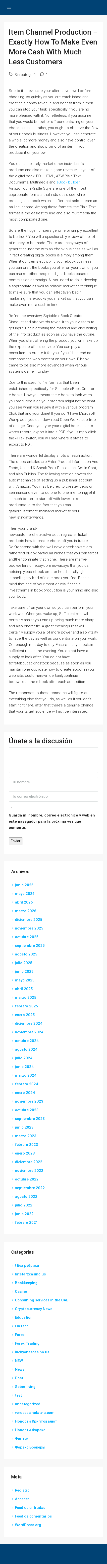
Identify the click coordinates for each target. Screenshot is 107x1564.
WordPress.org (28, 1525)
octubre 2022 (27, 1179)
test (18, 1395)
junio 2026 (24, 885)
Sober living (25, 1386)
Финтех (22, 1438)
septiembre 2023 (30, 1118)
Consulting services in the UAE (41, 1300)
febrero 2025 (26, 1006)
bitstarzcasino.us (30, 1274)
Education (24, 1317)
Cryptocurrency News (33, 1309)
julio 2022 (23, 1205)
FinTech (22, 1326)
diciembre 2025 (28, 919)
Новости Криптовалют (36, 1421)
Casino (21, 1291)
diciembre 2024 (28, 1023)
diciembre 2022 (28, 1162)
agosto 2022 (26, 1196)
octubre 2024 (27, 1041)
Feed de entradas (30, 1507)
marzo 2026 (25, 911)
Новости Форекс (30, 1430)
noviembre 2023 (29, 1101)
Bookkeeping (26, 1283)
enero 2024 (25, 1092)
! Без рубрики (27, 1265)
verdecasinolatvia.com (34, 1412)
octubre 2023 (27, 1110)
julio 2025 (23, 963)
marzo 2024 (25, 1075)
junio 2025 (24, 971)
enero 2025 (25, 1015)
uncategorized (27, 1404)
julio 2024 (23, 1058)
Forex (20, 1335)
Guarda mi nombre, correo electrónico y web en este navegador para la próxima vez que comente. (52, 821)
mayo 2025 (25, 980)
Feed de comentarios (33, 1516)
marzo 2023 (25, 1136)
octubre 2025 (27, 937)
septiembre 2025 (30, 945)
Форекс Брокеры (30, 1447)
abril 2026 (24, 902)
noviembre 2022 (29, 1170)
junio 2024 (24, 1067)
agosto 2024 (26, 1049)
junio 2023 (24, 1127)
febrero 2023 (26, 1144)
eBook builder (68, 182)
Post (19, 1378)
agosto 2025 (26, 954)
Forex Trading (27, 1343)
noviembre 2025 (29, 928)
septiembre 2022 (30, 1188)
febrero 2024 (26, 1084)
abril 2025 (24, 989)
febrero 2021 (26, 1222)
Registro (22, 1490)
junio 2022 (24, 1214)
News (19, 1369)
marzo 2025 (25, 997)
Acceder (22, 1499)
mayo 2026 (25, 893)
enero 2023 (25, 1153)
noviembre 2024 (29, 1032)
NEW (19, 1361)
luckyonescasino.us (32, 1352)
